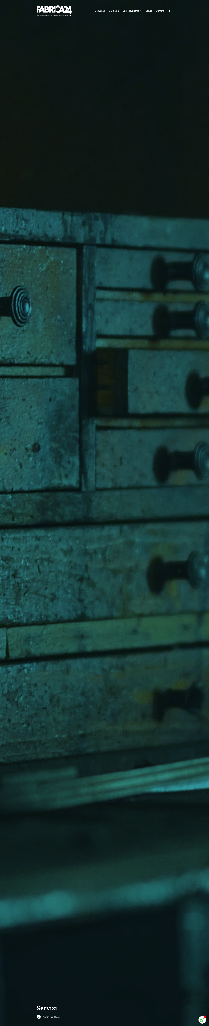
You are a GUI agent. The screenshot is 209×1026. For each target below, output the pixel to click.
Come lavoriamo (131, 11)
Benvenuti (100, 11)
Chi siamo (114, 11)
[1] (202, 1020)
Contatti (160, 11)
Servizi (149, 11)
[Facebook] (169, 11)
